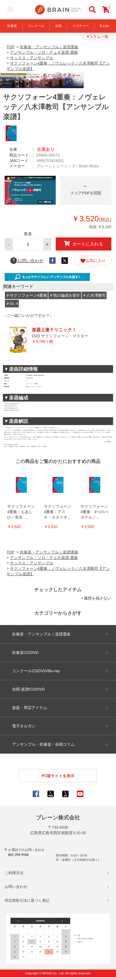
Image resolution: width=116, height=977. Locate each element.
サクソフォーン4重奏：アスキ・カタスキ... (57, 511)
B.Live (104, 26)
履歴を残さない (97, 598)
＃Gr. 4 (12, 303)
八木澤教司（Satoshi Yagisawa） (35, 375)
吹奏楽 (12, 26)
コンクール (36, 26)
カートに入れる (87, 243)
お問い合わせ (28, 260)
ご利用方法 (14, 873)
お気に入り (96, 260)
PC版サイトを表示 (58, 776)
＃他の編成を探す (64, 295)
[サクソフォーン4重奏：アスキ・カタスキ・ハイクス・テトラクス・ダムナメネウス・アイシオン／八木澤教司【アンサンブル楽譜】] (58, 485)
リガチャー (80, 26)
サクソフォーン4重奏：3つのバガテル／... (94, 511)
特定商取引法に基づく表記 (27, 900)
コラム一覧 (99, 36)
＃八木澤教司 (94, 295)
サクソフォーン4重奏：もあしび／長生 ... (21, 511)
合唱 (58, 26)
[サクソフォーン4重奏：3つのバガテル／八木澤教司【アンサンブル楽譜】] (94, 485)
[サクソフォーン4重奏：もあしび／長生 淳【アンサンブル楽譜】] (21, 485)
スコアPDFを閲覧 (85, 193)
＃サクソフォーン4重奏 (26, 295)
